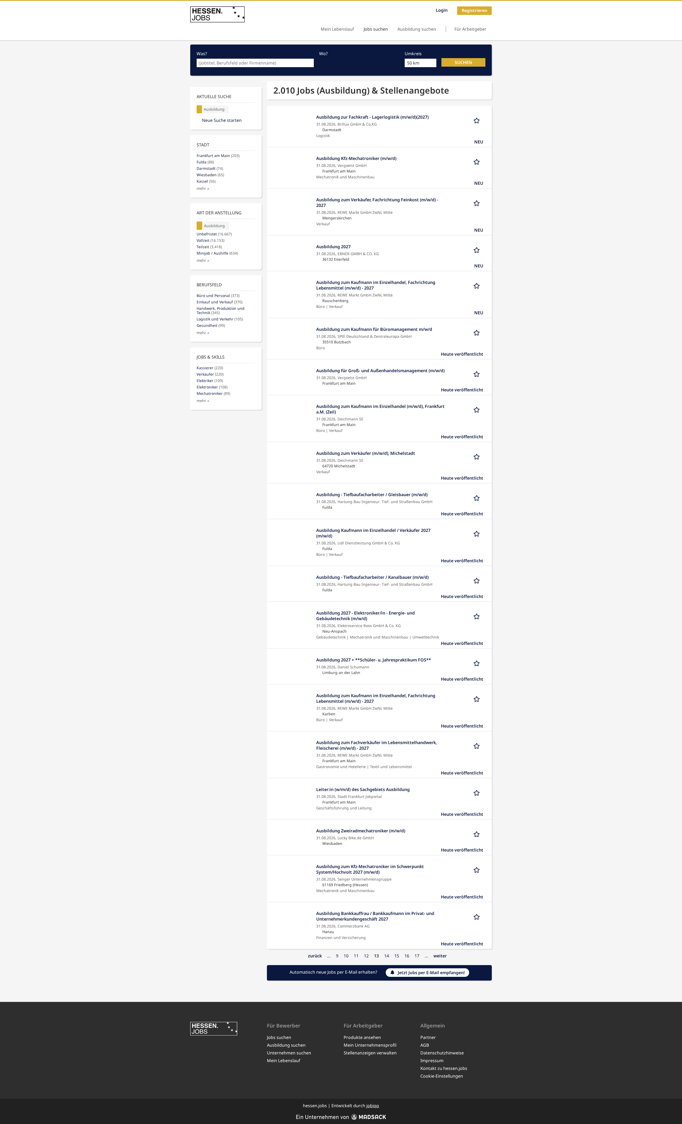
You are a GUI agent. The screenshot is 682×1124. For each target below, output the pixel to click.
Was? (202, 54)
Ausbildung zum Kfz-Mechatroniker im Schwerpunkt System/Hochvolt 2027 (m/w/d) (370, 869)
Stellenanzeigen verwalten (370, 1053)
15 (396, 956)
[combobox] (255, 63)
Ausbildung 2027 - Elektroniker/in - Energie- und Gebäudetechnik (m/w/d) (365, 615)
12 (366, 956)
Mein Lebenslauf (337, 29)
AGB (424, 1045)
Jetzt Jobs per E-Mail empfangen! (431, 973)
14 (386, 956)
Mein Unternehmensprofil (370, 1045)
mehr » (203, 188)
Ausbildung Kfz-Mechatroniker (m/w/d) (356, 158)
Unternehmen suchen (289, 1053)
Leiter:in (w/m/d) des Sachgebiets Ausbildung (363, 789)
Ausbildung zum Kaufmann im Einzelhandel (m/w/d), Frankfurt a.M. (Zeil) (380, 409)
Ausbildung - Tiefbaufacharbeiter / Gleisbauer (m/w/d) (372, 494)
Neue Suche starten (222, 120)
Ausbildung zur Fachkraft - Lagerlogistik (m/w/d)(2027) (372, 117)
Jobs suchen (376, 29)
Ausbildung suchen (416, 29)
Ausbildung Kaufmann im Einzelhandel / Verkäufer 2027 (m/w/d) (373, 533)
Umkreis (413, 54)
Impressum (432, 1060)
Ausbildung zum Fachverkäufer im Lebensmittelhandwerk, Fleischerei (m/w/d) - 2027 (376, 745)
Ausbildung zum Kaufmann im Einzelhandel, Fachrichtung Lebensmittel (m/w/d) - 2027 (375, 285)
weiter (440, 956)
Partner (428, 1037)
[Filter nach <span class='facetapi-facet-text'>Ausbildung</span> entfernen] (199, 109)
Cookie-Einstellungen (441, 1076)
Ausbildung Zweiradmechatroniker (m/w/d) (360, 831)
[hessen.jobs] (217, 14)
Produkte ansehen (362, 1037)
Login (442, 10)
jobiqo (372, 1106)
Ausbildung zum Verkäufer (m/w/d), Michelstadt (365, 453)
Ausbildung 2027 (333, 247)
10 (346, 956)
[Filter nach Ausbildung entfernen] (199, 226)
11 (356, 956)
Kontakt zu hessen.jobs (443, 1068)
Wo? (323, 54)
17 (417, 956)
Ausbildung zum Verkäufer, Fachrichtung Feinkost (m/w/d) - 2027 (377, 202)
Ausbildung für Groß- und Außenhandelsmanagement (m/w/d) (380, 371)
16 (406, 956)
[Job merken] (478, 119)
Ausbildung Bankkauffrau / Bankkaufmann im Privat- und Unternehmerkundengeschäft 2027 (375, 916)
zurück (315, 956)
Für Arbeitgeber (470, 29)
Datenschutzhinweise (442, 1053)
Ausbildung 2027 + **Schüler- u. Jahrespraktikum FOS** (373, 660)
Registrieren (474, 10)
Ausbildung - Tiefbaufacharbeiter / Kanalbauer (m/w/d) (372, 577)
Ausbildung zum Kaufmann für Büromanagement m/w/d (374, 329)
